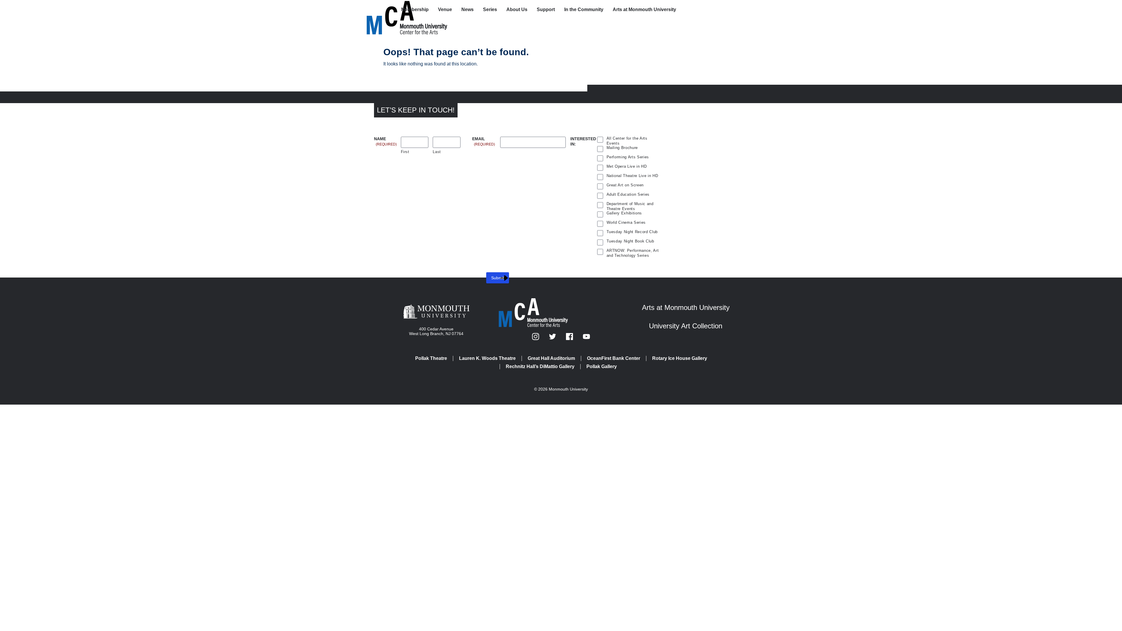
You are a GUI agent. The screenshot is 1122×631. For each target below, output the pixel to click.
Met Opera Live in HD (627, 166)
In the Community (583, 9)
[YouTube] (586, 338)
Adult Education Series (628, 194)
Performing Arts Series (628, 157)
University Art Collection (685, 326)
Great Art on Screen (625, 185)
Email (483, 139)
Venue (445, 9)
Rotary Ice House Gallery (679, 358)
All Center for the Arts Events (627, 139)
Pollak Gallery (601, 366)
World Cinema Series (626, 222)
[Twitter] (553, 338)
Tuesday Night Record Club (632, 232)
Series (490, 9)
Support (546, 9)
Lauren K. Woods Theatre (487, 358)
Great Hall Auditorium (551, 358)
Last (437, 152)
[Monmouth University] (436, 312)
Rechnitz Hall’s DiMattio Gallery (540, 366)
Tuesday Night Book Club (630, 241)
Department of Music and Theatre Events (630, 204)
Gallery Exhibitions (624, 213)
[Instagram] (536, 338)
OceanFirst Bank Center (613, 358)
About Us (516, 9)
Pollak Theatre (431, 358)
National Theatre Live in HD (632, 176)
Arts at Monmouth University (644, 9)
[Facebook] (570, 338)
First (405, 152)
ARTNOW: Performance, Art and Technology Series (633, 251)
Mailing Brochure (622, 147)
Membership (415, 9)
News (467, 9)
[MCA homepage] (390, 11)
